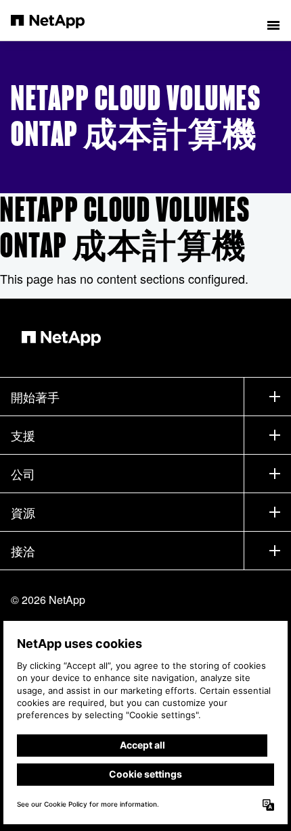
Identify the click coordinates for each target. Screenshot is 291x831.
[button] (273, 20)
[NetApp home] (56, 20)
